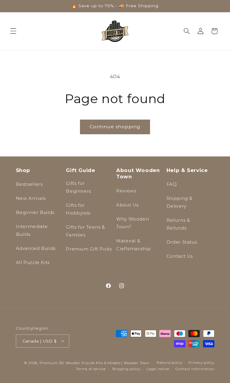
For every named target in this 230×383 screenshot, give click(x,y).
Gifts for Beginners (78, 187)
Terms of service (91, 369)
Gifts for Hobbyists (78, 209)
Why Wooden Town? (132, 223)
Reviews (126, 191)
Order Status (182, 242)
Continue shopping (115, 126)
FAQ (172, 184)
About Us (127, 205)
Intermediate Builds (32, 230)
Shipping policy (126, 369)
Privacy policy (201, 363)
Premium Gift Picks (89, 249)
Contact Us (180, 256)
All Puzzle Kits (33, 262)
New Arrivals (31, 198)
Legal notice (157, 369)
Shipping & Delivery (180, 202)
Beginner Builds (35, 212)
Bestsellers (29, 184)
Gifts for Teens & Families (85, 231)
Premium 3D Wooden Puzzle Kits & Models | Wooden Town (94, 363)
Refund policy (169, 363)
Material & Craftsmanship (133, 244)
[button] (13, 31)
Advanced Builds (36, 248)
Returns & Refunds (178, 224)
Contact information (194, 369)
